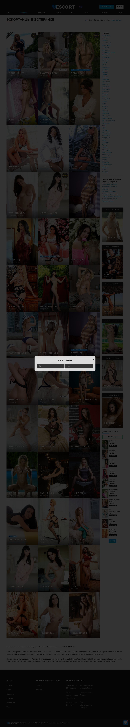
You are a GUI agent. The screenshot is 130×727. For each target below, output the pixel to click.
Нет (68, 366)
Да (40, 366)
